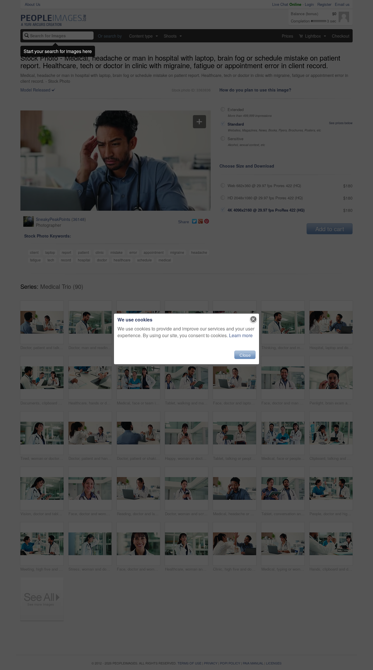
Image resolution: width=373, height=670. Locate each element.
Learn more (241, 335)
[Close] (253, 319)
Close (245, 355)
